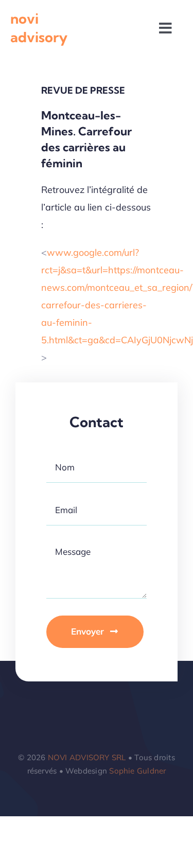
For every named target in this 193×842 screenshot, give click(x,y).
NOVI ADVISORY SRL (87, 757)
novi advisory (38, 28)
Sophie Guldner (137, 771)
